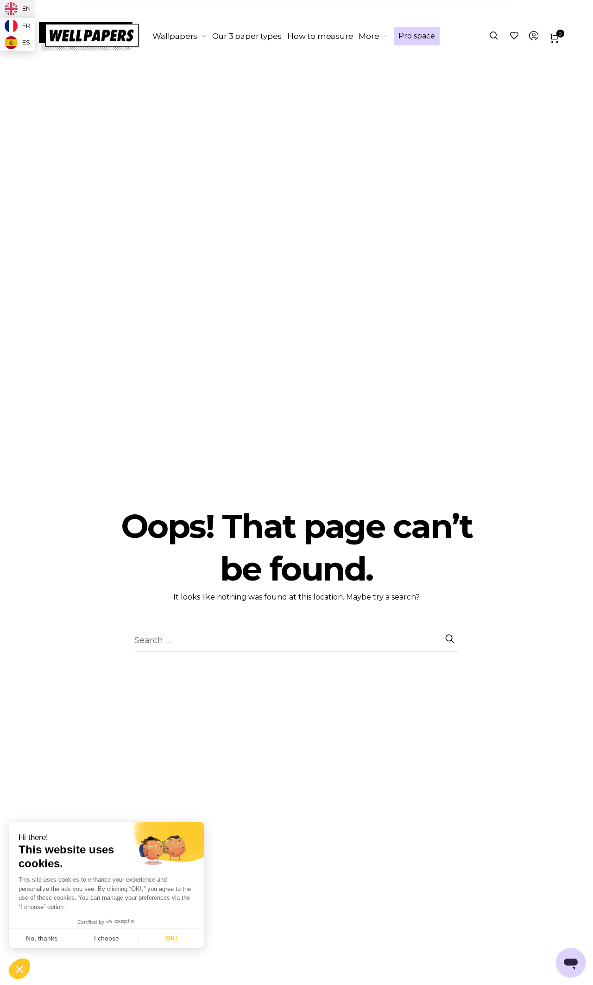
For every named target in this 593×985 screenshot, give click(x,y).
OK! (171, 938)
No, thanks (41, 938)
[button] (19, 969)
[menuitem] (182, 36)
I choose (106, 938)
